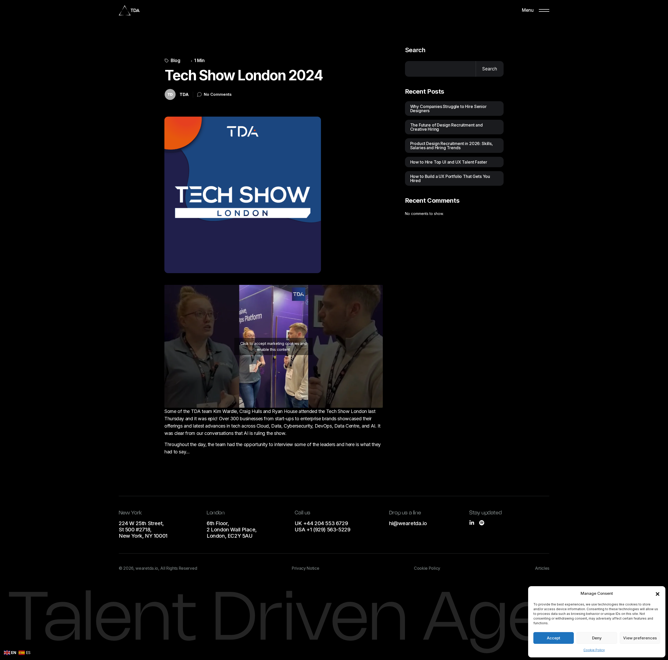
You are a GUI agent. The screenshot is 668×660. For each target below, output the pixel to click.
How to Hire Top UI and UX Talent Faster (448, 162)
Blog (175, 60)
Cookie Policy (594, 650)
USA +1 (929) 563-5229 (322, 529)
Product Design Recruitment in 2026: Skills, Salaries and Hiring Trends (451, 145)
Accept (553, 637)
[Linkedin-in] (471, 522)
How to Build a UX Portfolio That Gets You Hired (450, 178)
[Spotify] (481, 522)
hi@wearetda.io (408, 523)
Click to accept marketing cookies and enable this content (273, 346)
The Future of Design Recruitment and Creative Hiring (446, 127)
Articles (542, 568)
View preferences (640, 637)
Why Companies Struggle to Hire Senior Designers (448, 108)
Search (415, 50)
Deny (597, 637)
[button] (657, 593)
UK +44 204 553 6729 (321, 523)
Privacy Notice (305, 568)
